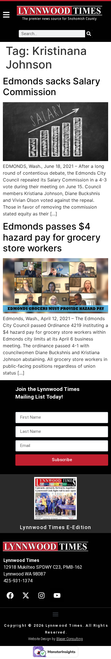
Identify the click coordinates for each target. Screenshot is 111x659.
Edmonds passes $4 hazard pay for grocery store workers (51, 237)
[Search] (88, 33)
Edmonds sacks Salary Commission (51, 86)
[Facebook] (10, 595)
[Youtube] (57, 595)
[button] (55, 614)
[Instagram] (41, 595)
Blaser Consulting (69, 639)
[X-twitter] (25, 595)
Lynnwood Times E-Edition (55, 527)
